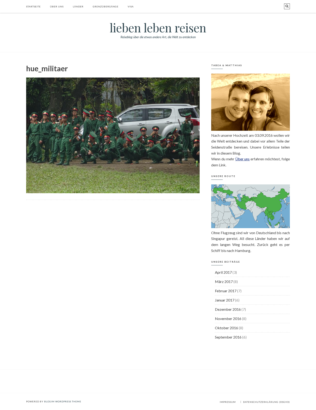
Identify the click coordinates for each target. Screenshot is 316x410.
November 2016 (228, 318)
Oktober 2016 (226, 328)
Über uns (57, 6)
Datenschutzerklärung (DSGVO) (266, 402)
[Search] (287, 6)
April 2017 (223, 272)
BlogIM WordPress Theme (62, 401)
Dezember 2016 (228, 309)
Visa (131, 6)
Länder (78, 6)
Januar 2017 (224, 300)
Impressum (228, 402)
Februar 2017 (225, 291)
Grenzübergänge (105, 6)
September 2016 (228, 337)
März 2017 (224, 281)
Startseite (33, 6)
